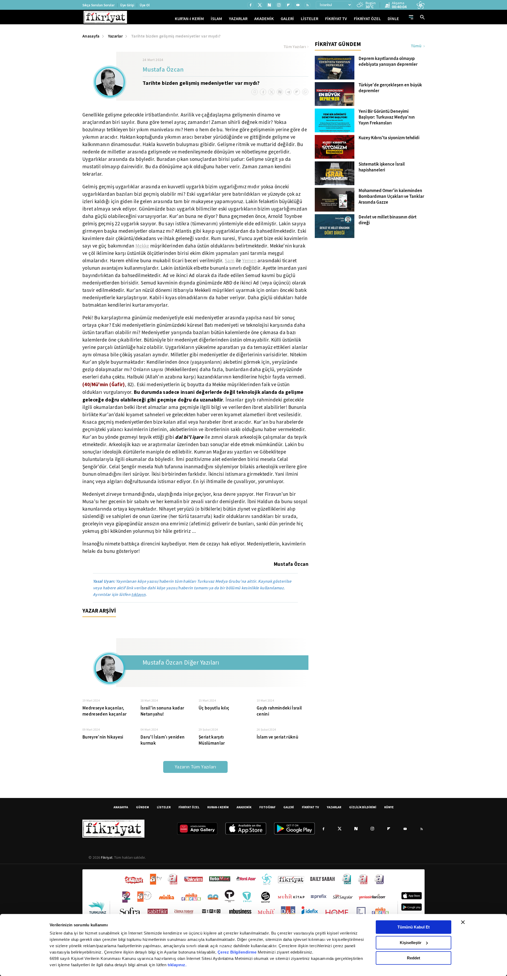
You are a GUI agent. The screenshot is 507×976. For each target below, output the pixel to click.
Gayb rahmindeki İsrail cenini (279, 711)
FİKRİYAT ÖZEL (367, 18)
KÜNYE (389, 807)
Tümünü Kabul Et (413, 927)
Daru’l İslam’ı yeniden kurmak (162, 740)
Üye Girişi (127, 5)
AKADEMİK (264, 18)
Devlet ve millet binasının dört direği (387, 220)
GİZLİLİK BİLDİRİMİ (362, 807)
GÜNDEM (142, 807)
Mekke (142, 246)
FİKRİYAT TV (336, 18)
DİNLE (393, 18)
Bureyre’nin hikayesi (102, 737)
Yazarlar (115, 36)
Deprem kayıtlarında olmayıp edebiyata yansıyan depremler (388, 61)
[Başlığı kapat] (463, 922)
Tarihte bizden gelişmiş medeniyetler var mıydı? (175, 36)
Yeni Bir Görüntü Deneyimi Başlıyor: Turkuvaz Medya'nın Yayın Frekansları (387, 117)
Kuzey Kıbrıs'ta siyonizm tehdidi (389, 138)
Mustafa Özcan (163, 70)
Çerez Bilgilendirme (238, 952)
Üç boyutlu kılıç (214, 708)
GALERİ (287, 18)
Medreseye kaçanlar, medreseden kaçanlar (104, 711)
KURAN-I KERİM (218, 807)
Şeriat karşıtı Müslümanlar (212, 740)
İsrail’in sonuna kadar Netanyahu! (162, 711)
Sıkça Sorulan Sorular (98, 5)
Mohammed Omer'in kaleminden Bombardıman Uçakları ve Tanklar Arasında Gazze (391, 196)
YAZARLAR (238, 18)
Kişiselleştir (410, 942)
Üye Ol (145, 5)
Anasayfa (91, 36)
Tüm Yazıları (295, 46)
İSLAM (216, 18)
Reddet (413, 958)
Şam (229, 261)
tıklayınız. (177, 965)
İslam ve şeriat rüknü (277, 737)
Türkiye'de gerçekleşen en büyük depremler (390, 88)
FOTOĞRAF (267, 807)
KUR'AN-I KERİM (189, 18)
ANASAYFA (121, 807)
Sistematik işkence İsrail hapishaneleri (382, 167)
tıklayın (138, 594)
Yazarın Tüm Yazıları (195, 767)
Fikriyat (106, 857)
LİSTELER (309, 18)
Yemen (249, 261)
